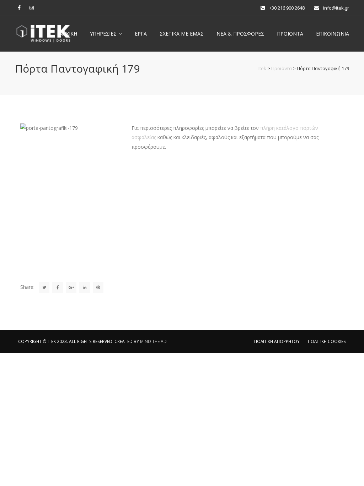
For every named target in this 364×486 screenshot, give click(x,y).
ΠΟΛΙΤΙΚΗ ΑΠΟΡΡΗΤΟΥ (277, 341)
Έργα (141, 33)
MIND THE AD (153, 341)
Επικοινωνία (332, 33)
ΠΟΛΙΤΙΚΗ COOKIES (327, 341)
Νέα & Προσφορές (240, 33)
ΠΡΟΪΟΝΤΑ (290, 33)
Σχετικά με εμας (182, 33)
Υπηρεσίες (103, 33)
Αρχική (68, 33)
